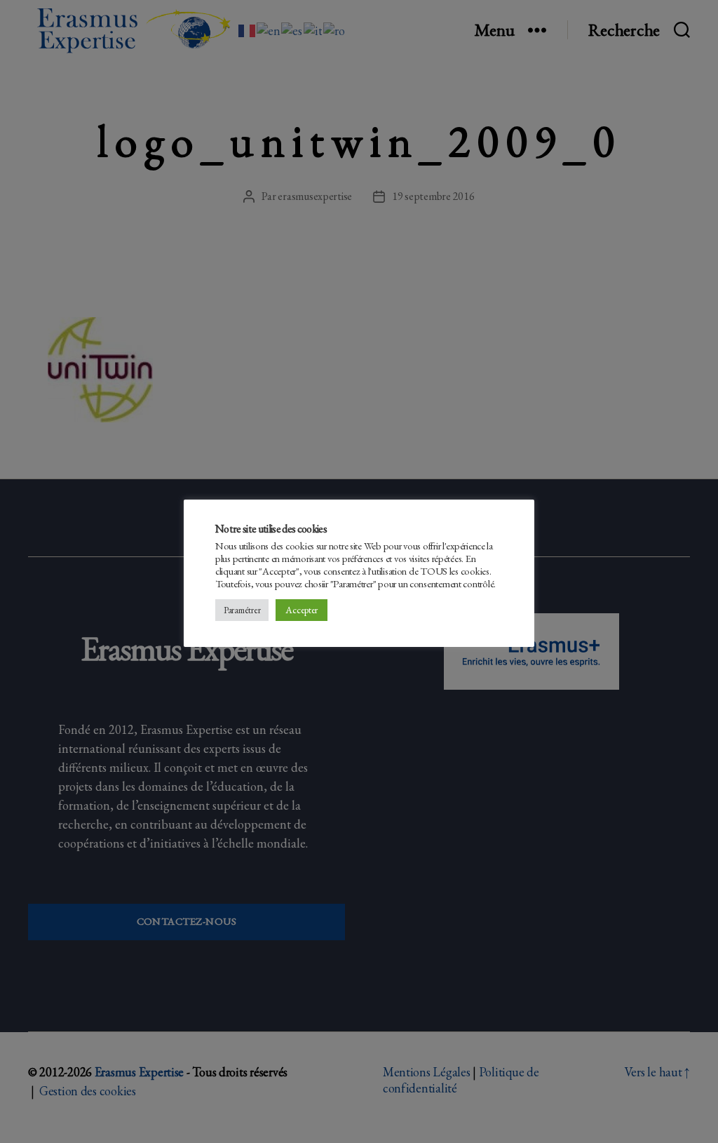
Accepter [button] (301, 609)
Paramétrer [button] (242, 610)
